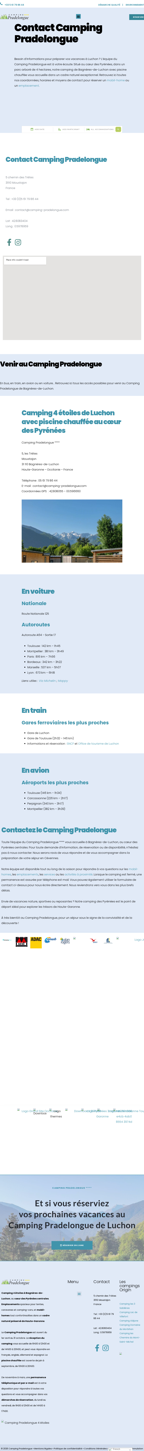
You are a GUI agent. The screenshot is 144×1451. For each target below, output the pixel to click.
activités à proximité (79, 874)
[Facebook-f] (9, 242)
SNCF (70, 744)
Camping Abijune (129, 1320)
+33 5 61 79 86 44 (14, 4)
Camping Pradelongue (20, 1448)
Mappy (63, 681)
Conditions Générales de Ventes (101, 1448)
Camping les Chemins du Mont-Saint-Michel (130, 1337)
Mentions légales (43, 1448)
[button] (78, 16)
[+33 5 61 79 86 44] (1, 4)
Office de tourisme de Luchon (98, 744)
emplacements (27, 874)
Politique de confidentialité (68, 1448)
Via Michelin (47, 681)
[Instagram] (18, 242)
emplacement (29, 86)
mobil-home (116, 80)
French (116, 1449)
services (49, 874)
